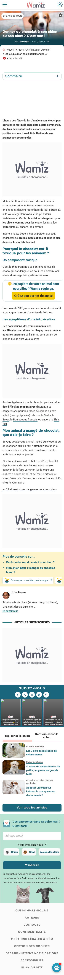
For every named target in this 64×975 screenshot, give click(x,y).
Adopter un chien (35, 746)
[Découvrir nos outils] (56, 967)
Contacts (32, 925)
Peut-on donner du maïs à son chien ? (30, 562)
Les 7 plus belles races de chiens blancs (41, 752)
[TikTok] (39, 695)
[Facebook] (18, 695)
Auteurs (32, 917)
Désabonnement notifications (32, 953)
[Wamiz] (37, 4)
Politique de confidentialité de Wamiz (40, 878)
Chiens (20, 49)
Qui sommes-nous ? (32, 910)
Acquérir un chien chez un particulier (39, 782)
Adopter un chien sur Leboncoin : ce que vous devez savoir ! (40, 791)
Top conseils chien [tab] (17, 736)
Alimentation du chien (38, 49)
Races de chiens (34, 762)
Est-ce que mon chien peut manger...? (26, 54)
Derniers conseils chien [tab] (46, 735)
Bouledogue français (25, 419)
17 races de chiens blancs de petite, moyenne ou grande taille (43, 770)
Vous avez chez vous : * (32, 844)
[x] (25, 695)
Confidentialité (32, 932)
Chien (14, 852)
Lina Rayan (24, 41)
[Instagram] (32, 695)
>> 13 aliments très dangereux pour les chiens (29, 489)
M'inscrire (32, 865)
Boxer (5, 419)
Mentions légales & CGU (32, 939)
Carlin (47, 415)
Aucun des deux (49, 852)
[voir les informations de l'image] (60, 15)
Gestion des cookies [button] (32, 946)
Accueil (10, 49)
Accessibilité (32, 960)
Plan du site (32, 967)
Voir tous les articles (32, 807)
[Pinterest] (46, 695)
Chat (32, 852)
